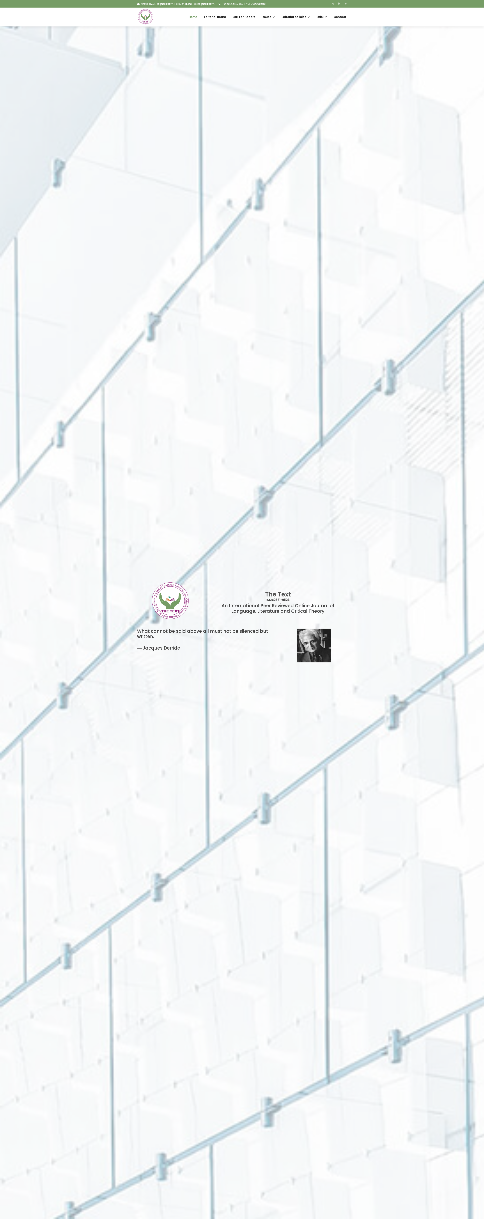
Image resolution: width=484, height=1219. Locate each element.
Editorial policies (294, 17)
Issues (266, 17)
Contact (340, 17)
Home (193, 17)
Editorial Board (215, 17)
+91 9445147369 (233, 4)
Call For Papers (244, 17)
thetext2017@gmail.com (157, 4)
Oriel (319, 17)
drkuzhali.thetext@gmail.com (195, 4)
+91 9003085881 (256, 4)
